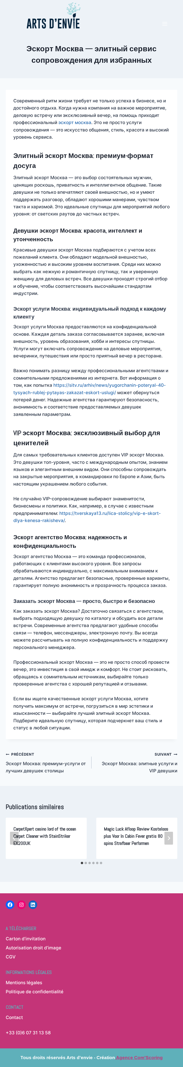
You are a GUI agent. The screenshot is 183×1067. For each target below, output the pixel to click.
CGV (10, 957)
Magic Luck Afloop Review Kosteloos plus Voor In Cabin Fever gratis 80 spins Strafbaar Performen (136, 836)
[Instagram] (21, 904)
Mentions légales (24, 982)
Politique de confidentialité (34, 991)
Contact (14, 1017)
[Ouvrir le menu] (165, 16)
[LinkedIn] (33, 904)
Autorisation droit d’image (33, 948)
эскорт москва (74, 122)
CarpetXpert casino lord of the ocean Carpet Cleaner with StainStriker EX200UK (44, 836)
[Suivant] (168, 838)
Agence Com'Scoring (139, 1057)
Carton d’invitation (26, 938)
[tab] (82, 863)
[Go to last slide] (14, 838)
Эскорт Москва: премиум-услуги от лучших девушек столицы (46, 763)
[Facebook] (10, 904)
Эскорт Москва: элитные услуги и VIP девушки (139, 763)
